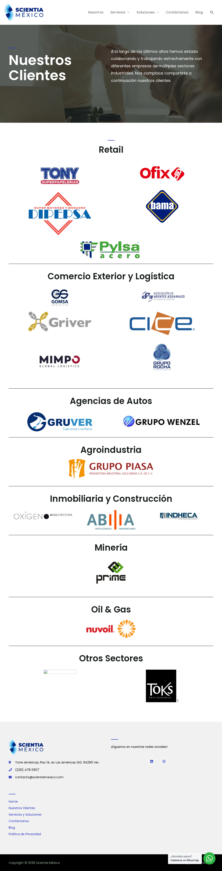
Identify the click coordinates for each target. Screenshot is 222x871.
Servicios (117, 12)
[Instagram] (164, 761)
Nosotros (95, 12)
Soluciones (146, 12)
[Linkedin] (151, 761)
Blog (199, 12)
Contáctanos (177, 12)
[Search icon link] (212, 12)
